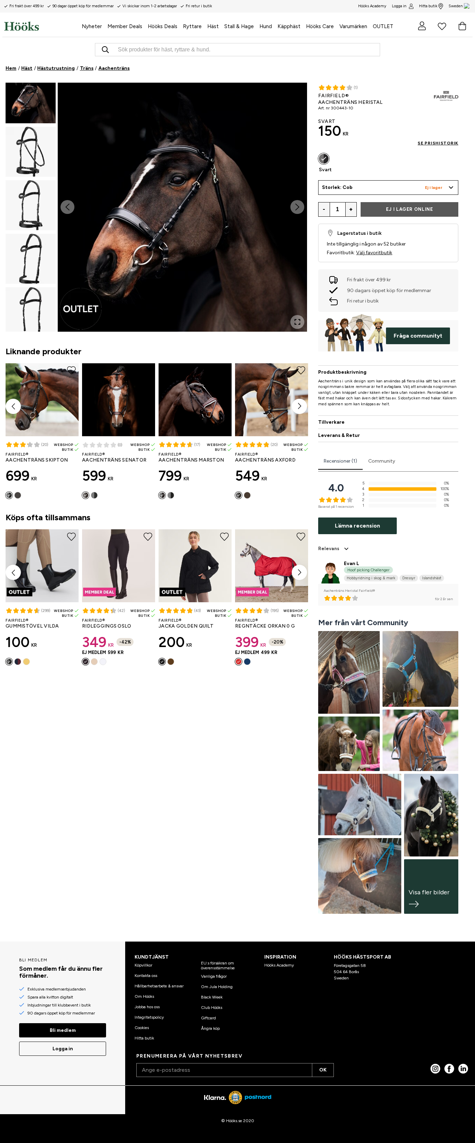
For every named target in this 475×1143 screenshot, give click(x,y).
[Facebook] (449, 1069)
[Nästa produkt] (299, 406)
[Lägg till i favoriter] (300, 94)
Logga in (399, 6)
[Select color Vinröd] (17, 661)
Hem (11, 68)
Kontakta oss (146, 975)
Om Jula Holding (217, 986)
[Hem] (41, 26)
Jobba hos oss (147, 1006)
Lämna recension (357, 525)
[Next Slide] (297, 207)
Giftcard (208, 1018)
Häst (26, 68)
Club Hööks (211, 1007)
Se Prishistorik (438, 143)
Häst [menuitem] (213, 26)
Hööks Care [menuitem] (320, 26)
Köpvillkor (143, 965)
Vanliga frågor (214, 976)
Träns (87, 68)
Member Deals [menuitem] (124, 26)
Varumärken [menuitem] (353, 26)
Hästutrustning (56, 68)
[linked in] (463, 1069)
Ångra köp (210, 1028)
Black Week (212, 997)
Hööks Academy (279, 965)
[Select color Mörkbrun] (17, 495)
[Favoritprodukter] (442, 26)
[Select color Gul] (26, 661)
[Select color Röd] (238, 661)
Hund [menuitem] (265, 26)
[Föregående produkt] (13, 406)
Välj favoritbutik (374, 253)
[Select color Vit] (102, 661)
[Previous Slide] (67, 207)
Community (381, 461)
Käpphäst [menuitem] (288, 26)
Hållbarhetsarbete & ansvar (159, 986)
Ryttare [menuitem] (192, 26)
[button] (31, 98)
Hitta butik (428, 6)
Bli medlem (63, 1030)
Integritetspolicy (149, 1017)
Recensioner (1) (340, 461)
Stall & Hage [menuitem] (239, 26)
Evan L (351, 563)
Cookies (142, 1027)
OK (323, 1070)
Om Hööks (144, 996)
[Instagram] (435, 1069)
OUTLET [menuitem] (383, 26)
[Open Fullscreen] (297, 322)
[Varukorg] (462, 26)
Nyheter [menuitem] (92, 26)
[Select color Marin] (247, 661)
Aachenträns (114, 68)
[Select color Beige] (94, 661)
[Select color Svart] (9, 495)
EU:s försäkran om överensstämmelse (218, 965)
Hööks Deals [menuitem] (162, 26)
